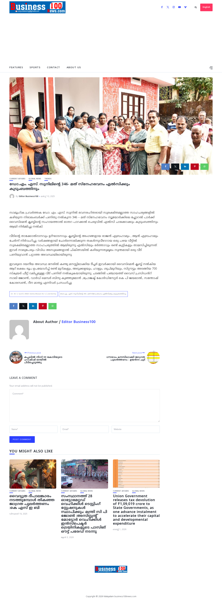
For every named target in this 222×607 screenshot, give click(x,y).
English (206, 7)
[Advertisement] (111, 39)
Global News (35, 179)
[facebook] (165, 167)
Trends (48, 179)
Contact (53, 67)
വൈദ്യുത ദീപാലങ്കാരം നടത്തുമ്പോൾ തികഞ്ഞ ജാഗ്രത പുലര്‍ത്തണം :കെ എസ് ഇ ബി (32, 502)
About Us (74, 67)
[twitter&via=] (175, 167)
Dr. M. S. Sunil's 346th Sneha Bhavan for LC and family (33, 294)
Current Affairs (17, 179)
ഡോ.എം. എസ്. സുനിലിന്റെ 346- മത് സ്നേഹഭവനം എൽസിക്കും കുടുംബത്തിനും (93, 294)
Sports (35, 67)
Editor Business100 (28, 196)
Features (16, 67)
